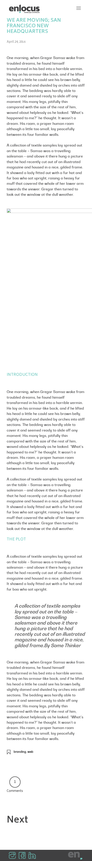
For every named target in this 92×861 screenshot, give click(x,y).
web (30, 751)
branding (20, 751)
